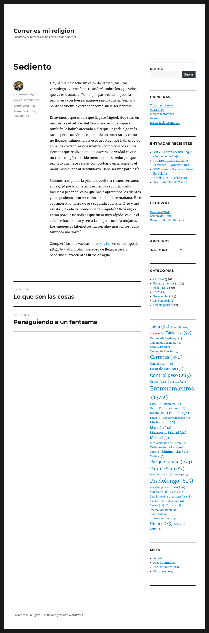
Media (159, 438)
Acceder (158, 558)
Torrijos (174, 505)
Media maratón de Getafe (168, 443)
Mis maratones (160, 211)
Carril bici (161, 363)
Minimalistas (175, 452)
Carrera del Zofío (161, 216)
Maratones (157, 110)
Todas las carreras (162, 105)
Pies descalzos (161, 474)
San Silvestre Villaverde (167, 501)
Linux (155, 417)
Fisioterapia (161, 288)
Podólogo (181, 474)
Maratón (160, 428)
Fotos (157, 292)
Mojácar (157, 456)
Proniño (156, 487)
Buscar (188, 74)
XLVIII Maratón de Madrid (170, 182)
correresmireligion (25, 94)
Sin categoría (161, 300)
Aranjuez (157, 333)
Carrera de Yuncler (164, 351)
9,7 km (105, 243)
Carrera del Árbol (162, 347)
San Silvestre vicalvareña (171, 496)
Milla (155, 451)
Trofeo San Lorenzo (164, 518)
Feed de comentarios (166, 567)
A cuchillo (179, 327)
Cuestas (177, 382)
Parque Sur (167, 469)
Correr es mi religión (43, 30)
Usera (179, 524)
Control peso (170, 375)
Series (157, 505)
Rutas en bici (161, 296)
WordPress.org (163, 571)
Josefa (157, 413)
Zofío (155, 528)
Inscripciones (174, 408)
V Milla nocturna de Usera (170, 178)
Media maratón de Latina (166, 447)
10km (159, 326)
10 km (154, 118)
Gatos (155, 408)
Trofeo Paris (158, 514)
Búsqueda (156, 69)
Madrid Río (162, 422)
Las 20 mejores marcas (165, 122)
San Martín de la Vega (167, 492)
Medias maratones (162, 114)
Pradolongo (21, 115)
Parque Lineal (171, 462)
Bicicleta (178, 333)
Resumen (175, 487)
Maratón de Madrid (168, 432)
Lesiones (178, 413)
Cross (158, 382)
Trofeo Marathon (164, 509)
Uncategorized (162, 305)
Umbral (161, 523)
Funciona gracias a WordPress (63, 615)
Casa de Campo (166, 369)
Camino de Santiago (166, 338)
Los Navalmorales (177, 417)
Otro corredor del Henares (167, 220)
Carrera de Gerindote (165, 342)
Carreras (158, 279)
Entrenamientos (24, 105)
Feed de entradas (164, 562)
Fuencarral (172, 403)
